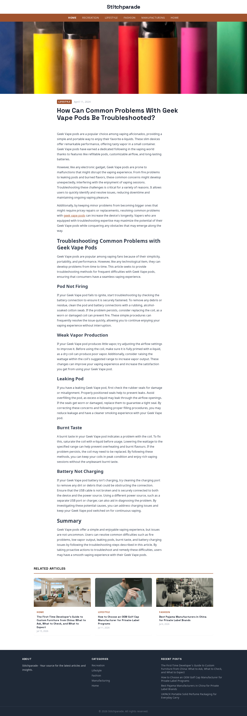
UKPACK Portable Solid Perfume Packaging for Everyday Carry (189, 695)
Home (72, 17)
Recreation (90, 17)
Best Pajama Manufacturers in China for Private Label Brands (182, 618)
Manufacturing (153, 17)
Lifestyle (111, 17)
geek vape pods (74, 215)
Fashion (130, 17)
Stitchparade (123, 6)
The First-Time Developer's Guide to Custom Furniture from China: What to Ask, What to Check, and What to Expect (61, 622)
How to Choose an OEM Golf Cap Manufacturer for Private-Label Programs (118, 620)
